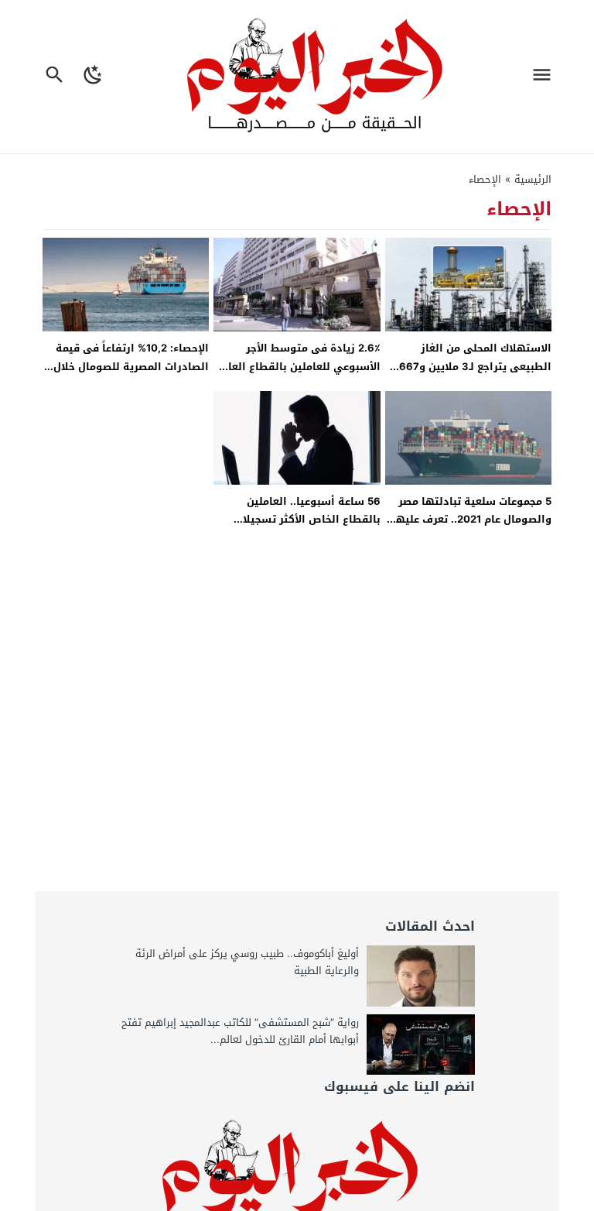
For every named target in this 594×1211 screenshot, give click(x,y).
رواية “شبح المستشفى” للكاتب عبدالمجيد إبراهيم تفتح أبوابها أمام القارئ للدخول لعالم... (240, 1031)
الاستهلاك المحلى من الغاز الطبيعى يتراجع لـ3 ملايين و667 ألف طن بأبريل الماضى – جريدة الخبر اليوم (475, 375)
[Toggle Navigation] (546, 76)
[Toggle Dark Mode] (94, 76)
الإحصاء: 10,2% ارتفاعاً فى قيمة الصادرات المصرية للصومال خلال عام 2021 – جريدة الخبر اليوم (131, 366)
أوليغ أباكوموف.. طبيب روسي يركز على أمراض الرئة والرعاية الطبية (247, 962)
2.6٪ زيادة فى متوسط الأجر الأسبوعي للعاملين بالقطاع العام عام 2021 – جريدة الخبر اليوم (301, 366)
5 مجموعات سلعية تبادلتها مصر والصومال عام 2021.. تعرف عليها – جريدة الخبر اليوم (471, 519)
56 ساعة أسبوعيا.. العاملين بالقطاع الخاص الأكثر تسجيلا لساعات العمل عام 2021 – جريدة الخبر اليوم (304, 528)
